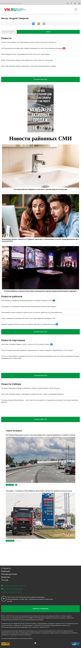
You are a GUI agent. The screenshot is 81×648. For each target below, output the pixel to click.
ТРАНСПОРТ (10, 484)
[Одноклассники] (39, 24)
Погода (4, 580)
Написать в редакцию (41, 608)
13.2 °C (13, 3)
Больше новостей (40, 79)
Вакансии (5, 577)
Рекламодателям (9, 574)
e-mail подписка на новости (14, 586)
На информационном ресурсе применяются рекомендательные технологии (23, 631)
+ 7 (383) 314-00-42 (38, 625)
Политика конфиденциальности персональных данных (17, 638)
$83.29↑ (19, 3)
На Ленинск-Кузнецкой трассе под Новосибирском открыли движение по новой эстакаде (40, 435)
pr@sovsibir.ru (28, 627)
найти (48, 32)
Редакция (5, 571)
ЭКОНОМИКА (10, 540)
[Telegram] (44, 24)
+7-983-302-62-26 (43, 627)
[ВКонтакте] (33, 24)
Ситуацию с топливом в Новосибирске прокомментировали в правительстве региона (39, 491)
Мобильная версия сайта (11, 592)
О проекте (6, 568)
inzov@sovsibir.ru (66, 625)
